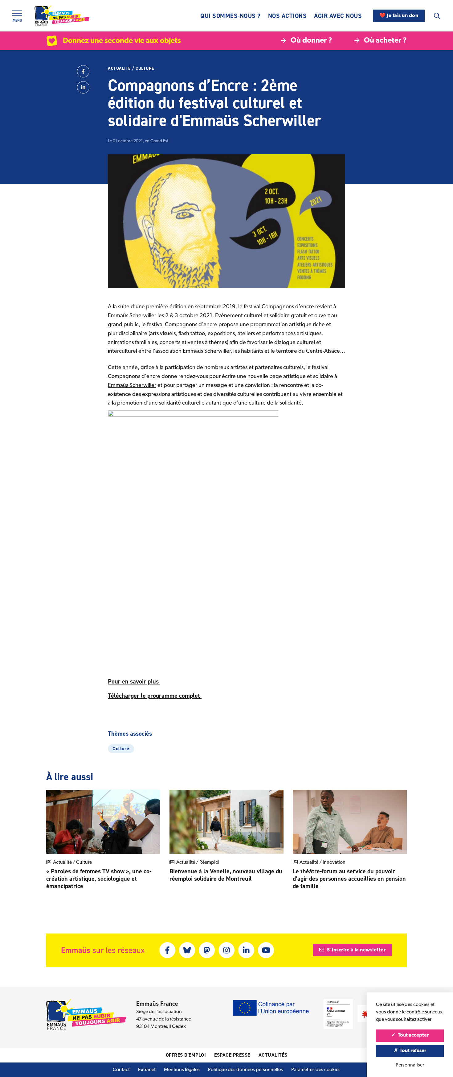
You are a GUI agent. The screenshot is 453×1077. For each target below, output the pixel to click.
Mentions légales (182, 1069)
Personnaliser (410, 1065)
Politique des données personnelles (245, 1069)
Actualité (119, 68)
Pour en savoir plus (134, 681)
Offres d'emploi (186, 1055)
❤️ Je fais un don (398, 15)
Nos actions (287, 16)
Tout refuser (412, 1050)
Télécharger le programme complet (155, 696)
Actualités (273, 1055)
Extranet (147, 1069)
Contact (121, 1069)
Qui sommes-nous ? (230, 16)
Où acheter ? (385, 40)
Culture (145, 68)
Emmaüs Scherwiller (132, 386)
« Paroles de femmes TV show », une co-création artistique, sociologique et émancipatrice (98, 878)
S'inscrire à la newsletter (356, 950)
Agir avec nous (338, 16)
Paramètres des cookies (316, 1069)
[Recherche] (437, 16)
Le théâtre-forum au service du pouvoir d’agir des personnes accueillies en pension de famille (349, 878)
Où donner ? (311, 40)
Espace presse (232, 1055)
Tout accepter (413, 1035)
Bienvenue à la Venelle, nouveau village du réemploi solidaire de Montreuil (225, 875)
